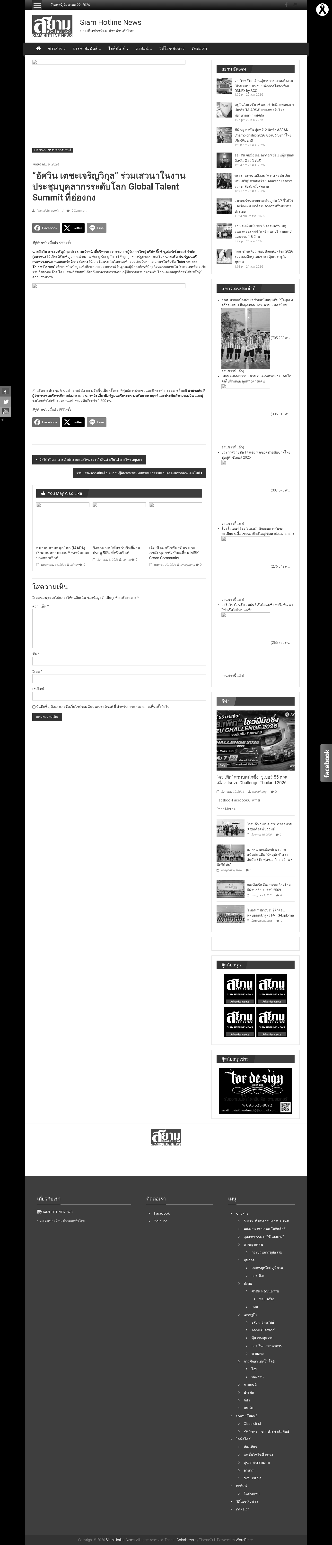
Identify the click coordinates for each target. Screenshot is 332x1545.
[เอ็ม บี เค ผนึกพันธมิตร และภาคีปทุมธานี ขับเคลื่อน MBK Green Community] (175, 523)
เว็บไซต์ (38, 689)
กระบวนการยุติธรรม (267, 1252)
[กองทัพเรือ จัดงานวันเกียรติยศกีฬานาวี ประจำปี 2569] (231, 889)
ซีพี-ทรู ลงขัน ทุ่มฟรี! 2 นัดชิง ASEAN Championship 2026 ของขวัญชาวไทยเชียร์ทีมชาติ (263, 135)
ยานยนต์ (250, 1385)
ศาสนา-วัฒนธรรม (265, 1291)
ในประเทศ (252, 1494)
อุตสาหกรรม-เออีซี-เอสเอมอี (264, 1237)
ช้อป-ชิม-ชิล (253, 1478)
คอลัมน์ (142, 48)
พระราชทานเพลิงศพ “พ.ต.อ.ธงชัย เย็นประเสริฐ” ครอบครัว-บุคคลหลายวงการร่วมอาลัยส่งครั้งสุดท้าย (263, 181)
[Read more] (322, 9)
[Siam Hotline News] (38, 49)
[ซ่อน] (2, 419)
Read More (225, 809)
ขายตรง (258, 1353)
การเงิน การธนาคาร (267, 1346)
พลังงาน (258, 1377)
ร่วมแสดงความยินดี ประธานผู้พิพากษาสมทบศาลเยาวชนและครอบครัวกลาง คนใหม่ (138, 473)
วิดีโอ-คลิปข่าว (171, 48)
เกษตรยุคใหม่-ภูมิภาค (267, 1268)
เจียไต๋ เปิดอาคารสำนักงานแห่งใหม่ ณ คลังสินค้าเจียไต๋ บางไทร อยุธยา (90, 460)
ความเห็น (40, 606)
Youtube (160, 1221)
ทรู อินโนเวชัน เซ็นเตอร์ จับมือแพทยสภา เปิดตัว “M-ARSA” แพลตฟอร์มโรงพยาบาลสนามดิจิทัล (264, 110)
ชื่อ (35, 654)
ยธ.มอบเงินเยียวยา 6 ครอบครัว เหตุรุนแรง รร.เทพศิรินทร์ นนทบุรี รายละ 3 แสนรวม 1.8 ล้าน (263, 231)
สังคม (248, 1283)
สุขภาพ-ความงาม (257, 1462)
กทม (255, 1307)
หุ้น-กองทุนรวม (262, 1338)
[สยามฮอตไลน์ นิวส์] (55, 1212)
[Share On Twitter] (5, 402)
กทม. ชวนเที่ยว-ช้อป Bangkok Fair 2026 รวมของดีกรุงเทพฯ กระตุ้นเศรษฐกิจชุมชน (264, 256)
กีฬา (222, 765)
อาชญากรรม (253, 1244)
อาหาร (249, 1470)
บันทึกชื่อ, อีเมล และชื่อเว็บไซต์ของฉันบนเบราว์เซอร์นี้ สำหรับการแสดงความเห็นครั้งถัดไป (102, 707)
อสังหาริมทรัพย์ (263, 1322)
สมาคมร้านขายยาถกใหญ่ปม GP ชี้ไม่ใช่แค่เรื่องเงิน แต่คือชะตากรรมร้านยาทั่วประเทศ (264, 206)
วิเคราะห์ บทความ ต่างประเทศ (266, 1221)
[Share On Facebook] (5, 391)
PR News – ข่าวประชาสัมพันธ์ (266, 1431)
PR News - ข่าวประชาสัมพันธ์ (52, 150)
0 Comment (79, 210)
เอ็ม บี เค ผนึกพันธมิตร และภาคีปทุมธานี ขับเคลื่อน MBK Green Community (174, 553)
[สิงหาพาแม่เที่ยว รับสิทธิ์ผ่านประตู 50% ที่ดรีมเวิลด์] (119, 523)
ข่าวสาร (55, 48)
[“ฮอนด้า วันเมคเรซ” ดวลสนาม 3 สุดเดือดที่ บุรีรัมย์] (231, 828)
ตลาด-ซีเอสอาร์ (263, 1330)
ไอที (254, 1369)
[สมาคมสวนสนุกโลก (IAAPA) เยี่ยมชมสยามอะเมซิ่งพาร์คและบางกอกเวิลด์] (62, 523)
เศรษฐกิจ (250, 1315)
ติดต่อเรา (199, 48)
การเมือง (258, 1276)
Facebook (162, 1213)
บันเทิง (248, 1408)
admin (74, 564)
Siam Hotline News (110, 22)
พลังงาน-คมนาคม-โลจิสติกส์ (265, 1229)
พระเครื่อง (266, 1299)
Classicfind (252, 1424)
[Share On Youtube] (5, 412)
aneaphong (187, 564)
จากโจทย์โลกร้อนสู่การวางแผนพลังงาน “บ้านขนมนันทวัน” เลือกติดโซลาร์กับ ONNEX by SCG (264, 86)
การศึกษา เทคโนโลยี (259, 1361)
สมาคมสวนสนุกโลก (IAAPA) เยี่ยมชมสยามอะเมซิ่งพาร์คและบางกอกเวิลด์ (62, 553)
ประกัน (249, 1392)
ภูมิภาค (249, 1260)
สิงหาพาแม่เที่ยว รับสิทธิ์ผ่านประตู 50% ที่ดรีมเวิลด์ (116, 550)
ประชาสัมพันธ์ (85, 48)
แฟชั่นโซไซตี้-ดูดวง (258, 1455)
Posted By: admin (48, 210)
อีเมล (37, 671)
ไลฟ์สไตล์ (116, 48)
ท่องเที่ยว (250, 1447)
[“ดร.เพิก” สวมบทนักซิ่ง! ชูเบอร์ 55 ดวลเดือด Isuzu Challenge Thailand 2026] (256, 740)
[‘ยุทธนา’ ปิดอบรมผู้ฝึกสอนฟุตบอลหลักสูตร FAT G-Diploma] (231, 914)
